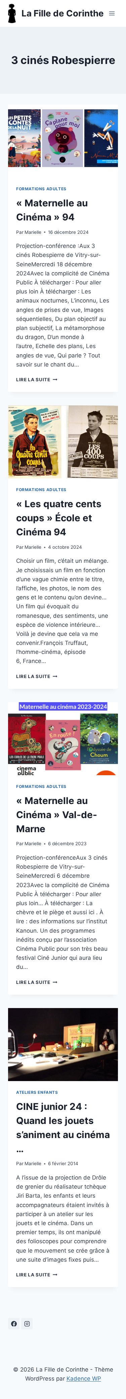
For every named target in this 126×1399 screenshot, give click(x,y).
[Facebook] (13, 1323)
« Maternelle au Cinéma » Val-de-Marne (56, 815)
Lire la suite (36, 379)
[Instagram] (27, 1323)
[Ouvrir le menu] (112, 13)
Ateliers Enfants (37, 1092)
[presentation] (63, 141)
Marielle (33, 232)
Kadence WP (84, 1378)
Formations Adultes (41, 188)
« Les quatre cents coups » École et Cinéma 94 (58, 518)
